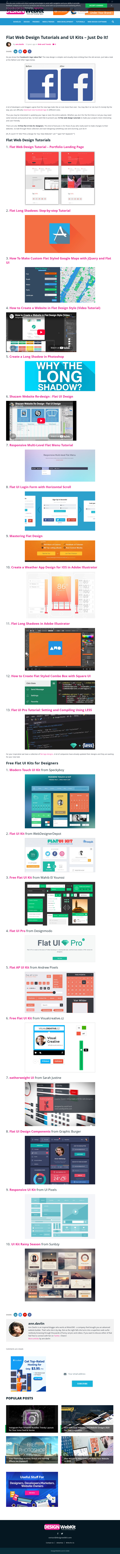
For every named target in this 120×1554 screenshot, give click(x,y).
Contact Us (50, 1543)
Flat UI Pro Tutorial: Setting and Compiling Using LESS (51, 710)
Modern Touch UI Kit (24, 770)
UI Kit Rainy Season (26, 1244)
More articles (33, 1338)
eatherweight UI (21, 1078)
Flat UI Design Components (30, 1131)
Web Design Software (97, 22)
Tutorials (80, 22)
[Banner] (83, 11)
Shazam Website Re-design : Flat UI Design (41, 396)
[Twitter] (20, 51)
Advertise (59, 1543)
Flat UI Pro (17, 931)
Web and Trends (44, 44)
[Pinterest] (25, 51)
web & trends (48, 22)
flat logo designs (46, 754)
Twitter (57, 1336)
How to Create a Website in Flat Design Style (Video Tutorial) (54, 308)
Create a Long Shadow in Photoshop (36, 356)
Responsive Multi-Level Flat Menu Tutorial (41, 445)
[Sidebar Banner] (28, 1374)
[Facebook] (30, 51)
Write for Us (70, 1543)
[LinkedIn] (15, 51)
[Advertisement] (87, 1488)
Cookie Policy (38, 8)
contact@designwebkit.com (60, 1537)
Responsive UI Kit (22, 1190)
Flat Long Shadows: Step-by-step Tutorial (39, 210)
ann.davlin (19, 44)
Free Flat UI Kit (20, 877)
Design (27, 22)
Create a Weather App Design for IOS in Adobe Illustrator (54, 567)
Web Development (65, 22)
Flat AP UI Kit (19, 967)
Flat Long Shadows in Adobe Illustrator (40, 623)
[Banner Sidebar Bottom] (32, 1489)
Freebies (36, 22)
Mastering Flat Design (26, 536)
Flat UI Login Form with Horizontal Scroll (40, 487)
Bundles (17, 22)
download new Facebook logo (34, 110)
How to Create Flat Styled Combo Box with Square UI (51, 676)
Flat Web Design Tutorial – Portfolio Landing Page (46, 147)
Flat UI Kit (16, 833)
